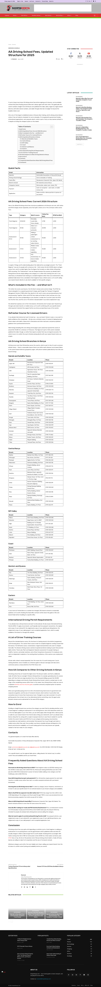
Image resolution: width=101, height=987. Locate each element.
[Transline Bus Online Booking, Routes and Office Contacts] (41, 941)
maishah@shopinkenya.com (43, 979)
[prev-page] (9, 922)
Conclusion (23, 162)
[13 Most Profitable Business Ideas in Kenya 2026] (12, 941)
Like (71, 52)
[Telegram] (94, 1)
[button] (94, 15)
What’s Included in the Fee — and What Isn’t (31, 133)
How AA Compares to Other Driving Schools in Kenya (34, 154)
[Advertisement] (62, 8)
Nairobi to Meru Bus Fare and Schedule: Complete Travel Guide (17, 916)
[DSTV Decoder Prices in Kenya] (12, 948)
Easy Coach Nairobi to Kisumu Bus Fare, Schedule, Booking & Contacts (84, 138)
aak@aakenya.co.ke (34, 747)
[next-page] (12, 922)
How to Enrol (23, 156)
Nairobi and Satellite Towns (30, 139)
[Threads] (88, 974)
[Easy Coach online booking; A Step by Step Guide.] (41, 955)
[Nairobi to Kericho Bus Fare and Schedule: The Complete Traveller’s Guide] (54, 908)
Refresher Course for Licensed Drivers (30, 135)
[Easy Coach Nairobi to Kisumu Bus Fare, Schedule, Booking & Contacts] (71, 137)
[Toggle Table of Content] (51, 127)
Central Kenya (26, 141)
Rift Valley (25, 143)
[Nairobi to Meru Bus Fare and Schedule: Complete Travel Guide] (17, 908)
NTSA (9, 838)
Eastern (24, 148)
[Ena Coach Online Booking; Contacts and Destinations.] (41, 948)
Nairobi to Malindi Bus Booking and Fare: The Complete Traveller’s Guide (84, 128)
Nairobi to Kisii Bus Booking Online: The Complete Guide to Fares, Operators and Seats (36, 915)
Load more (79, 144)
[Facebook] (86, 1)
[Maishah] (9, 59)
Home (9, 44)
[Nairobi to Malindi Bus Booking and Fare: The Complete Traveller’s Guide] (71, 128)
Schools (17, 48)
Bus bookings (17, 912)
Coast (24, 145)
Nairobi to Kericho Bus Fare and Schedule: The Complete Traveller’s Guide (54, 916)
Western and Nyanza (28, 146)
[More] (48, 64)
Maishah (14, 59)
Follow (80, 52)
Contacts (22, 158)
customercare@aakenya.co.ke (20, 747)
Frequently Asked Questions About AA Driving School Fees (36, 160)
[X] (95, 1)
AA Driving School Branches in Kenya (29, 137)
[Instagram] (88, 1)
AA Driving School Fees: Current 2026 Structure (32, 131)
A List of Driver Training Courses (28, 152)
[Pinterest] (92, 1)
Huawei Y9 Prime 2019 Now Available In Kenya (50, 866)
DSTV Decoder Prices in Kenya (24, 946)
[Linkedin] (90, 1)
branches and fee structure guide (23, 684)
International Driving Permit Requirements (31, 150)
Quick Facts (22, 129)
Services (14, 44)
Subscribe (88, 52)
